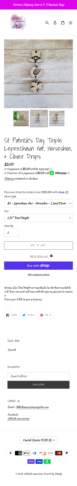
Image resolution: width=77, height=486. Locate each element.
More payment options (39, 274)
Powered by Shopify (53, 473)
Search (11, 350)
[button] (28, 169)
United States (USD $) (37, 440)
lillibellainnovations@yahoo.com (32, 407)
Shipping (9, 178)
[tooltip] (51, 256)
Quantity (8, 225)
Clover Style (10, 196)
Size (6, 211)
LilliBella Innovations (18, 418)
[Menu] (71, 22)
